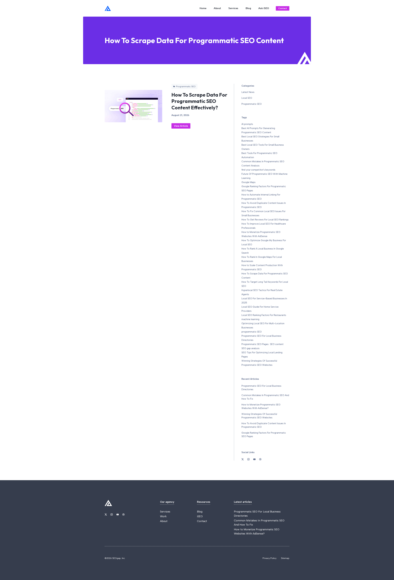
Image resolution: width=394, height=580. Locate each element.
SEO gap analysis (250, 348)
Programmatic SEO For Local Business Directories (261, 338)
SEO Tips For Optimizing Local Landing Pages (261, 354)
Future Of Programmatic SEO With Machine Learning (264, 176)
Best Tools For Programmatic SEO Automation (259, 155)
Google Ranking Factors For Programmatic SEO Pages (263, 188)
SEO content (276, 344)
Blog (248, 8)
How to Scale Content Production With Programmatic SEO (262, 267)
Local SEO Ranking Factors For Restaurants (263, 315)
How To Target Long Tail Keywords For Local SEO (264, 284)
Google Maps (248, 182)
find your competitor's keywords (258, 169)
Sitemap (285, 558)
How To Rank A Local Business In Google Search (262, 250)
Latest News (247, 92)
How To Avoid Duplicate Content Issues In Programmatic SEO (263, 205)
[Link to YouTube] (118, 514)
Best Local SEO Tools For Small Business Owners (262, 147)
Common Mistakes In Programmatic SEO (262, 161)
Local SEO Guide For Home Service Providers (260, 308)
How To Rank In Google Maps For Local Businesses (261, 259)
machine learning (250, 319)
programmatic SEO (251, 331)
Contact (282, 8)
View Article (181, 125)
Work (163, 516)
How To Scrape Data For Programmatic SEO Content (264, 275)
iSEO (200, 516)
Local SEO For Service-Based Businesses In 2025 (264, 300)
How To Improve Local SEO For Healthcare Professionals (263, 225)
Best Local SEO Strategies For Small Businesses (260, 138)
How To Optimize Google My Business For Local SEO (263, 242)
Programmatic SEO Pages (255, 344)
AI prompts (247, 124)
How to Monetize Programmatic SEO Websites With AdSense (260, 234)
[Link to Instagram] (112, 514)
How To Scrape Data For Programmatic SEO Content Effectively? (199, 101)
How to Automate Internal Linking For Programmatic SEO (260, 196)
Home (203, 8)
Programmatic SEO (251, 104)
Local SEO (246, 98)
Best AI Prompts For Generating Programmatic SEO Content (258, 130)
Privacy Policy (269, 558)
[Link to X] (106, 514)
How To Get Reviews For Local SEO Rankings (265, 219)
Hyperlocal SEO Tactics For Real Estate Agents (262, 292)
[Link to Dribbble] (123, 514)
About (217, 8)
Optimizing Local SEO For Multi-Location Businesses (262, 325)
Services (233, 8)
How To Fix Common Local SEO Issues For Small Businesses (263, 213)
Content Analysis (250, 165)
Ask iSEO (263, 8)
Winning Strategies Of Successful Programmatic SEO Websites (259, 362)
